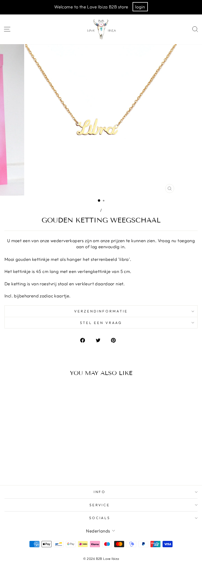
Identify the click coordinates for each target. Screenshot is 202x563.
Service (99, 505)
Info (100, 492)
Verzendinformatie (101, 311)
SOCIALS (99, 518)
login (140, 6)
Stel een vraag (101, 323)
